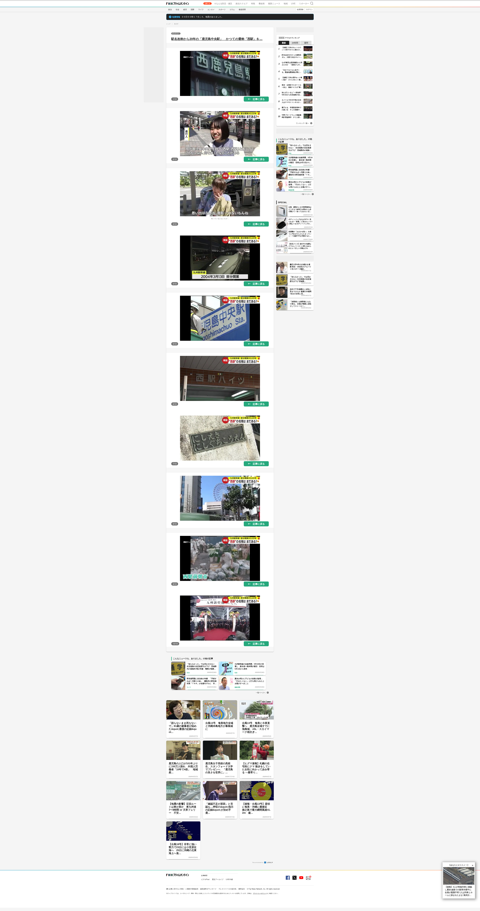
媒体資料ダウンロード (208, 889)
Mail (308, 876)
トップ (168, 24)
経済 (185, 9)
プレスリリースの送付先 (227, 889)
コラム (232, 9)
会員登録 (300, 9)
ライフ (201, 9)
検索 (312, 3)
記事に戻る (259, 99)
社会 (177, 9)
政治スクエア (242, 3)
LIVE (293, 3)
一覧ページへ (261, 692)
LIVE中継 (229, 879)
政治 (170, 9)
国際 (192, 9)
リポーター (304, 3)
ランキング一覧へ (302, 123)
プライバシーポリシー (260, 893)
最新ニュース (274, 3)
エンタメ (211, 9)
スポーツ (222, 9)
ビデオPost (205, 879)
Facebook (287, 878)
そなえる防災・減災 (223, 3)
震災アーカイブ (217, 879)
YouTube (301, 878)
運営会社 (241, 889)
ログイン (309, 9)
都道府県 (242, 9)
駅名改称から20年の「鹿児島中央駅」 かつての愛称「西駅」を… (216, 39)
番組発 (262, 3)
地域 (286, 3)
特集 (253, 3)
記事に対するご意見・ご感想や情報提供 (183, 889)
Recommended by (258, 862)
